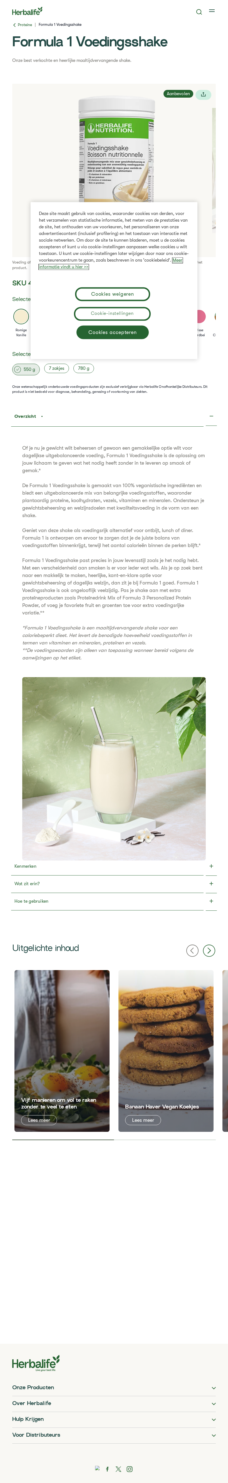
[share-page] (203, 95)
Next (209, 950)
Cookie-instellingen (112, 313)
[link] (212, 10)
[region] (114, 280)
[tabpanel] (62, 1051)
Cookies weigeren (112, 294)
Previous (192, 950)
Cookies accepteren (112, 332)
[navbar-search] (199, 11)
